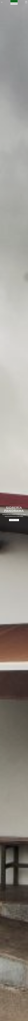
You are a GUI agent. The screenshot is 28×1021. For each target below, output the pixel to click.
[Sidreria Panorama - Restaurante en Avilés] (14, 2)
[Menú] (2, 2)
